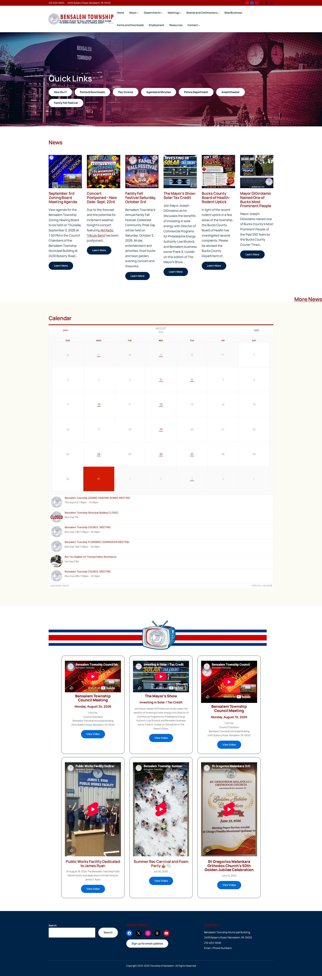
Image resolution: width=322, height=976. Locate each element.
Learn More (61, 265)
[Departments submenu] (162, 12)
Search (53, 925)
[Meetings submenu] (180, 12)
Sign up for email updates (147, 943)
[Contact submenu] (199, 25)
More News (308, 299)
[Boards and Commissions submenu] (219, 12)
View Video (93, 734)
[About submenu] (138, 12)
